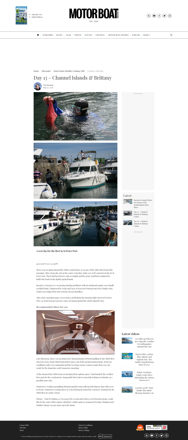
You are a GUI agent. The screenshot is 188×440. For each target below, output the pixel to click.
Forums (136, 35)
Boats (59, 35)
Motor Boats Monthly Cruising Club (69, 71)
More (146, 35)
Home (36, 71)
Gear (68, 35)
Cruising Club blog (95, 71)
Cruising (100, 35)
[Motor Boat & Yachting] (93, 15)
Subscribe (47, 35)
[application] (75, 332)
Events (88, 35)
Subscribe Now (36, 14)
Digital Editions (37, 17)
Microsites (46, 71)
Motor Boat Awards (118, 35)
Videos (77, 35)
